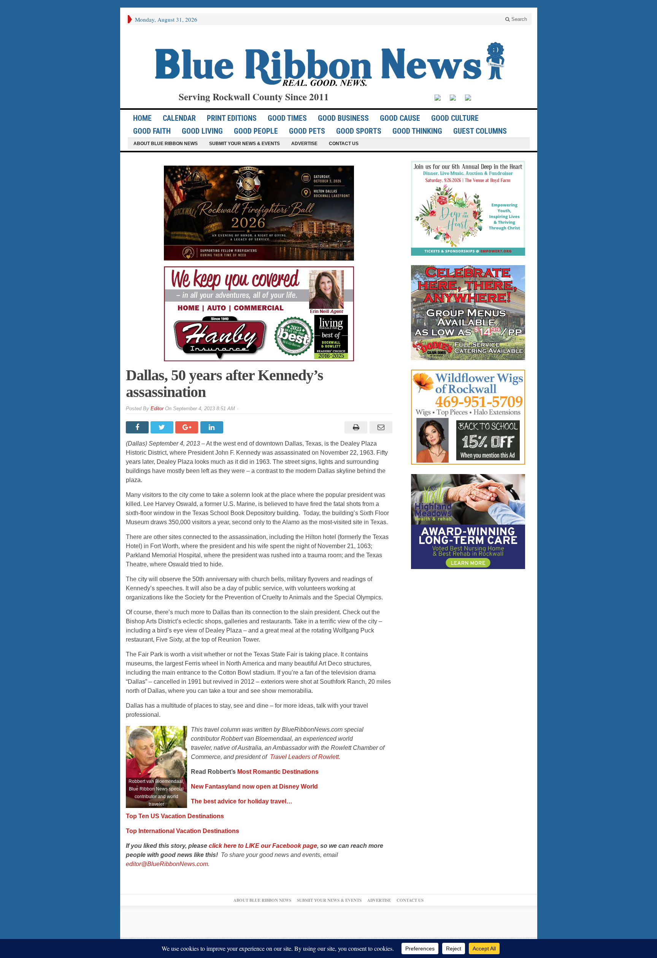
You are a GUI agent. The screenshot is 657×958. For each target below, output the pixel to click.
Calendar (179, 118)
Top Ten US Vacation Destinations (175, 816)
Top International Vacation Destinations (183, 831)
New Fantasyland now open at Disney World (254, 786)
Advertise (304, 143)
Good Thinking (417, 131)
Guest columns (480, 131)
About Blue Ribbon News (165, 143)
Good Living (202, 131)
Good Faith (152, 131)
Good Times (287, 118)
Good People (256, 131)
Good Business (343, 118)
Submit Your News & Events (244, 143)
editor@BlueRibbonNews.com (167, 864)
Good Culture (455, 118)
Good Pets (307, 131)
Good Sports (358, 131)
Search (518, 19)
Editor (157, 408)
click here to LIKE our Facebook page (263, 846)
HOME (142, 118)
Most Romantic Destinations (278, 771)
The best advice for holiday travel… (241, 801)
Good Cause (400, 118)
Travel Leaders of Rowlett (304, 757)
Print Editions (232, 118)
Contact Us (344, 143)
